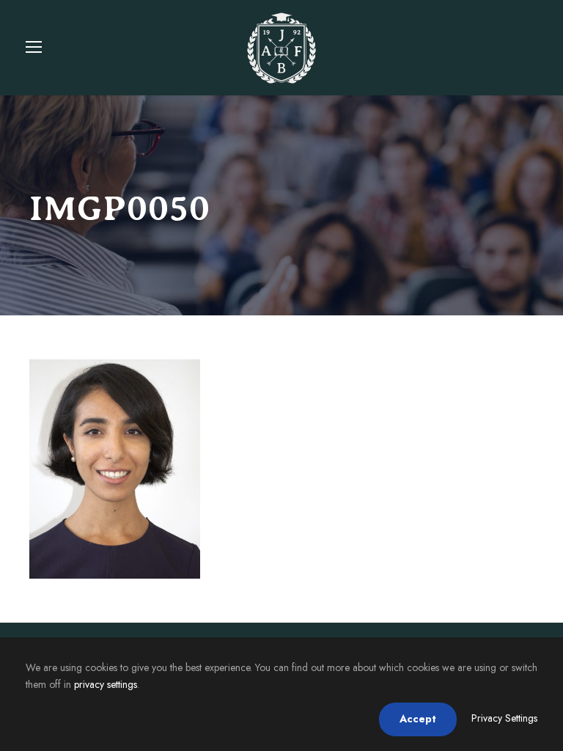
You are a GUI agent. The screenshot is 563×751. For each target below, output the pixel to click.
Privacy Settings (504, 718)
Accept (418, 718)
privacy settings (105, 684)
